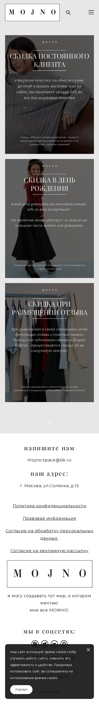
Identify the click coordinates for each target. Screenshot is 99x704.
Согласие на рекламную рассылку (49, 551)
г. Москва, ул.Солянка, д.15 (49, 486)
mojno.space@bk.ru (49, 460)
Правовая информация (49, 518)
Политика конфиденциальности (49, 506)
